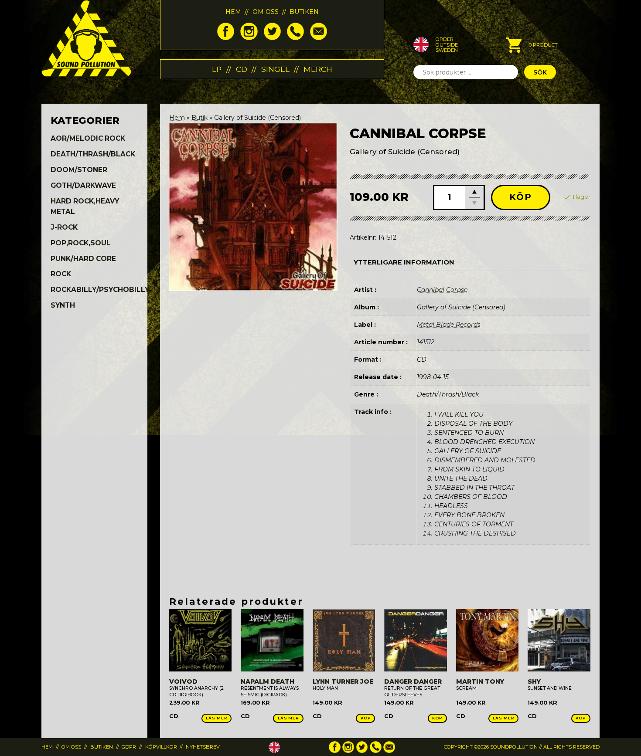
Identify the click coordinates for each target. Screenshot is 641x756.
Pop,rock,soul (81, 243)
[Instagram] (248, 38)
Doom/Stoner (79, 170)
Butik (199, 118)
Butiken (304, 12)
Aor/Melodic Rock (88, 138)
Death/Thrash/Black (93, 154)
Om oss (265, 12)
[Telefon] (295, 38)
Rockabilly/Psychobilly (100, 289)
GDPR (129, 747)
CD (241, 69)
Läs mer (216, 717)
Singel (275, 69)
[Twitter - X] (272, 38)
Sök (540, 72)
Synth (63, 305)
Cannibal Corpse (442, 290)
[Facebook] (225, 38)
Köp (520, 197)
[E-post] (318, 38)
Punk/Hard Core (83, 258)
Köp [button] (366, 717)
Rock (61, 274)
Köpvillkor (161, 747)
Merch (317, 69)
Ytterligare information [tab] (404, 262)
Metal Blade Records (449, 325)
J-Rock (64, 227)
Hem (233, 12)
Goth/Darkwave (83, 185)
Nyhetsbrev (203, 747)
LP (217, 69)
